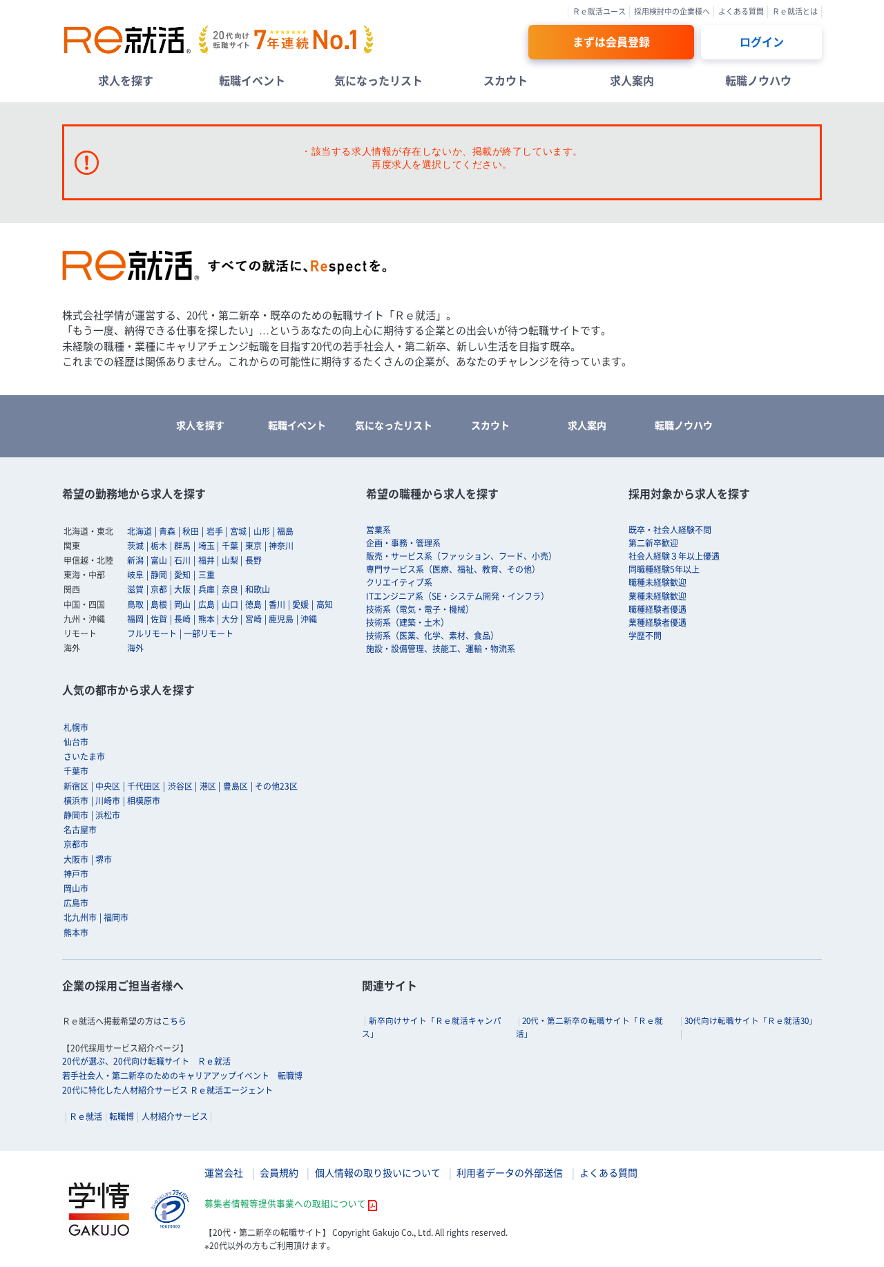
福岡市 (116, 917)
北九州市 (80, 917)
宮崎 (253, 619)
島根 (159, 604)
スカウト (505, 80)
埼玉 (206, 546)
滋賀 (135, 589)
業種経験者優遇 (657, 622)
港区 (208, 786)
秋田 (190, 531)
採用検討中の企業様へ (672, 11)
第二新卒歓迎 (653, 543)
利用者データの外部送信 (510, 1172)
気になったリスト (378, 80)
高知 (324, 604)
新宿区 (76, 786)
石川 (182, 560)
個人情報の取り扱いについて (378, 1172)
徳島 (253, 604)
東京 (253, 546)
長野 (253, 560)
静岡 (159, 575)
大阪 (182, 589)
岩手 (214, 531)
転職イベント (252, 80)
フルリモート (152, 633)
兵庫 (206, 589)
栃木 (159, 546)
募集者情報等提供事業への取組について (285, 1203)
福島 (285, 531)
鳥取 (135, 604)
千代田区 (143, 786)
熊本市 (76, 932)
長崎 (182, 619)
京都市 (76, 844)
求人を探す (125, 80)
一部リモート (208, 633)
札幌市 (76, 727)
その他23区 (276, 786)
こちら (174, 1021)
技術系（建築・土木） (407, 622)
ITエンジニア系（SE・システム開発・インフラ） (457, 596)
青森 (167, 531)
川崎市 (107, 800)
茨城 (135, 546)
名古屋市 (80, 829)
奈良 (230, 589)
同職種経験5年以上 (664, 569)
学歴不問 (645, 635)
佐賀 (159, 619)
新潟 (135, 560)
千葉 (230, 546)
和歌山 (257, 589)
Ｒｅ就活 (85, 1116)
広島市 (76, 903)
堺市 (103, 859)
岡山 (182, 604)
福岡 (135, 619)
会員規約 (279, 1172)
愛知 (182, 575)
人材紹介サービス (175, 1116)
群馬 (182, 546)
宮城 (238, 531)
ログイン (762, 41)
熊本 (206, 619)
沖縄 (308, 619)
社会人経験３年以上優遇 (674, 556)
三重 (206, 575)
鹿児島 (281, 619)
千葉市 (76, 771)
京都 (159, 589)
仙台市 (76, 742)
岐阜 (135, 575)
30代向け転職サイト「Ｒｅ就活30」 (750, 1021)
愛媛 (300, 604)
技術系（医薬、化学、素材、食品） (432, 635)
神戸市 (76, 874)
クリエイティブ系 (399, 582)
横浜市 (76, 800)
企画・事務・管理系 (403, 543)
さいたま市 (84, 756)
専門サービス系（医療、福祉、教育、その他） (453, 569)
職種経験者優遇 (657, 609)
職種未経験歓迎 (657, 582)
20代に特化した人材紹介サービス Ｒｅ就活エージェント (167, 1090)
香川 (277, 604)
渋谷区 (180, 786)
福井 (206, 560)
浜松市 (107, 815)
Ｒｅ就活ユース (599, 11)
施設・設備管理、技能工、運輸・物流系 (440, 648)
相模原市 (143, 800)
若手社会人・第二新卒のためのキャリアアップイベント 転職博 (182, 1075)
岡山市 (76, 888)
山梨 (230, 560)
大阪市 (76, 859)
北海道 (139, 531)
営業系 (378, 530)
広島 (206, 604)
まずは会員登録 (611, 41)
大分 (230, 619)
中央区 (107, 786)
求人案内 (632, 80)
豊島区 (235, 786)
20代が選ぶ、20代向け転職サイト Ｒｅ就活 (146, 1061)
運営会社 (223, 1172)
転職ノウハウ (758, 80)
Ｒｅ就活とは (795, 11)
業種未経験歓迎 (657, 596)
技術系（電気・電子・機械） (420, 609)
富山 (159, 560)
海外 (135, 648)
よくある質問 (741, 11)
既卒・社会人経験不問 (669, 530)
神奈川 (281, 546)
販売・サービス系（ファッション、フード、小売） (461, 556)
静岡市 (76, 815)
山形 (261, 531)
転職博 (121, 1116)
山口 (230, 604)
